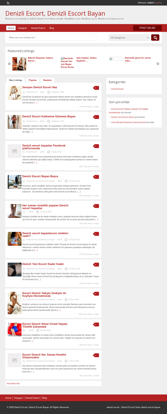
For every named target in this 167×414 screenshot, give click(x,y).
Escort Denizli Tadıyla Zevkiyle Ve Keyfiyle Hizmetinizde (44, 294)
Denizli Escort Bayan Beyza (40, 176)
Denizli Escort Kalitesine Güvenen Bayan (48, 116)
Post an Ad (147, 28)
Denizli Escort (31, 92)
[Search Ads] (155, 37)
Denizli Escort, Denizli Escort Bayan (55, 13)
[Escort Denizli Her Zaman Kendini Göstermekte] (15, 366)
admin (42, 92)
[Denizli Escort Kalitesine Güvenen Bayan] (15, 128)
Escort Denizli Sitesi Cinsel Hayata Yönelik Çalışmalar (44, 325)
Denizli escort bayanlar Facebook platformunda (43, 147)
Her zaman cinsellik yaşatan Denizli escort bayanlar (45, 207)
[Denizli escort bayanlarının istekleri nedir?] (15, 245)
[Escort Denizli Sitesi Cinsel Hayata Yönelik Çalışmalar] (15, 336)
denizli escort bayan (150, 407)
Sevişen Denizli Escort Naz (39, 87)
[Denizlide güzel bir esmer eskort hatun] (117, 59)
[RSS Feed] (8, 2)
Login (157, 3)
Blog (51, 28)
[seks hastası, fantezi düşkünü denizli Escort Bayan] (68, 67)
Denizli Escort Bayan (46, 181)
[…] (35, 103)
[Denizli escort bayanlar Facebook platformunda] (15, 157)
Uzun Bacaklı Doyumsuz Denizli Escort (128, 122)
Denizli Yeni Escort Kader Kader (43, 264)
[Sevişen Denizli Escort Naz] (15, 99)
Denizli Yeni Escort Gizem (122, 117)
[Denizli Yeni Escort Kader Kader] (15, 276)
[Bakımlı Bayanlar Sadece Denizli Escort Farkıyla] (20, 70)
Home (11, 28)
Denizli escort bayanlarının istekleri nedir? (45, 235)
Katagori (22, 28)
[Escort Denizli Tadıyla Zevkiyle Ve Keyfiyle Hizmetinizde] (15, 313)
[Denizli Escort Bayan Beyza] (15, 188)
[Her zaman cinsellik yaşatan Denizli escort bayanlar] (15, 217)
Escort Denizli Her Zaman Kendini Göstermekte (44, 356)
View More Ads (13, 383)
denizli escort (113, 407)
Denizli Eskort (38, 28)
